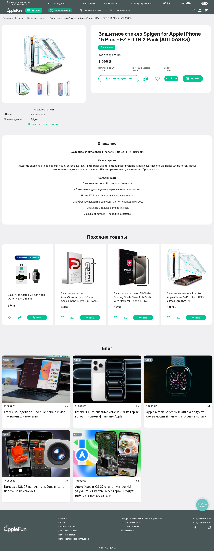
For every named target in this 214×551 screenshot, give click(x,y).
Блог (107, 348)
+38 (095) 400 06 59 (202, 522)
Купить (195, 78)
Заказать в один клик (119, 78)
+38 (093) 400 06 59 (202, 518)
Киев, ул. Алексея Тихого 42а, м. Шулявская (21, 3)
